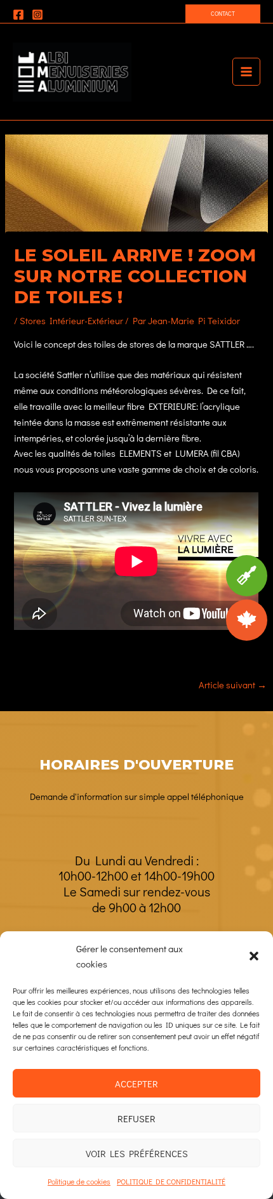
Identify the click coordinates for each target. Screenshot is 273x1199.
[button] (254, 956)
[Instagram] (37, 14)
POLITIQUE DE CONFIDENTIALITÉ (171, 1181)
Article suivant (233, 685)
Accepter (136, 1083)
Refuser (136, 1118)
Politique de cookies (79, 1181)
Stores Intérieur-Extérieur (71, 321)
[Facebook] (18, 14)
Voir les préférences (137, 1153)
